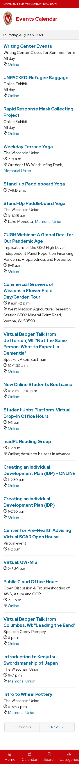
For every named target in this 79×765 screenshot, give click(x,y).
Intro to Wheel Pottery (28, 694)
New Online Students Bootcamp (38, 384)
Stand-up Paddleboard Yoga (34, 184)
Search (49, 759)
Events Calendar (36, 18)
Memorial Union (17, 170)
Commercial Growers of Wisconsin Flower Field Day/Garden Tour (29, 291)
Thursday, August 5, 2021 (22, 35)
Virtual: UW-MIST (22, 562)
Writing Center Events (28, 46)
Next (55, 727)
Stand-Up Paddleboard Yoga (34, 203)
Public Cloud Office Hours (31, 582)
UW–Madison (30, 4)
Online (13, 64)
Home (9, 759)
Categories (69, 759)
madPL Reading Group (27, 441)
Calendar (30, 759)
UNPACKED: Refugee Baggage (36, 78)
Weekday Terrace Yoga (28, 147)
